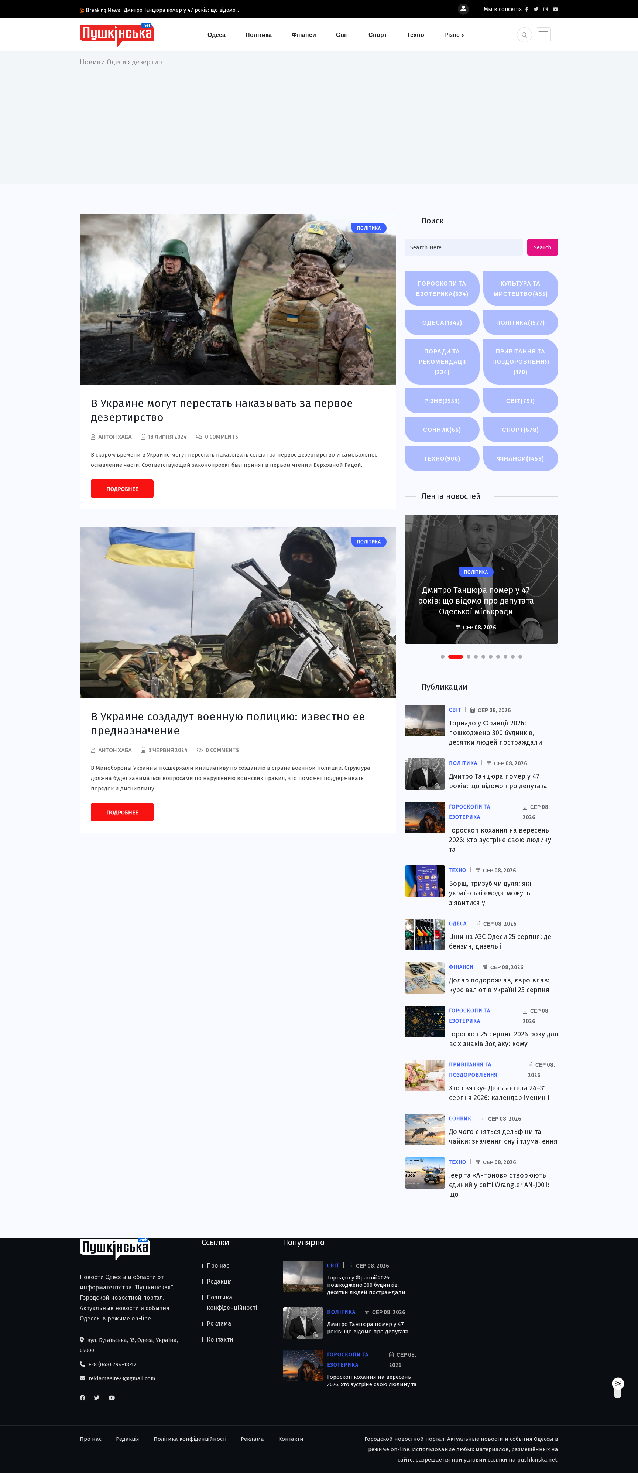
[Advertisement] (319, 123)
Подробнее (122, 489)
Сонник (442, 429)
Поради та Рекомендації (442, 361)
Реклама (219, 1323)
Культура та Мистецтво (521, 288)
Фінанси (304, 34)
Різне (452, 34)
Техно (415, 34)
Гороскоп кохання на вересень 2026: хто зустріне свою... (230, 10)
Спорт (377, 34)
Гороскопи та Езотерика (442, 288)
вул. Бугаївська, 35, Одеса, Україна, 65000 (129, 1345)
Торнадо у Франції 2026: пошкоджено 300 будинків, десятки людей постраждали (495, 732)
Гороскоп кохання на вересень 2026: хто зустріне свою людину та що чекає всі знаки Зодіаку (476, 600)
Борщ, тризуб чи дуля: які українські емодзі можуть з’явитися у (490, 893)
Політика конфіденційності (232, 1302)
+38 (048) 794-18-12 (111, 1364)
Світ (342, 34)
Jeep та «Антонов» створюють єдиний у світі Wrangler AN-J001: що (499, 1185)
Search (543, 247)
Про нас (218, 1265)
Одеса (216, 34)
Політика (259, 34)
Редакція (219, 1281)
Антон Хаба (115, 437)
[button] (443, 657)
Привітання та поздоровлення (520, 361)
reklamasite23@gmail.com (121, 1378)
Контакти (220, 1339)
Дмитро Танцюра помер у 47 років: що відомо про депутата (368, 1328)
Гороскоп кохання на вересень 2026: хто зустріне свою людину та (500, 840)
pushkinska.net (537, 1459)
